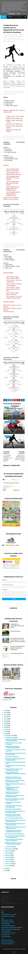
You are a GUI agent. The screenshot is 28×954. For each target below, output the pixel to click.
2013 (5, 870)
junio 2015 (8, 855)
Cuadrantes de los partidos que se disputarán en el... (15, 827)
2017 (5, 729)
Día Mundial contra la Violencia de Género (15, 766)
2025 (5, 712)
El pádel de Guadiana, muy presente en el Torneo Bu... (13, 777)
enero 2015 (8, 866)
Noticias (22, 39)
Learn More (11, 13)
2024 (5, 715)
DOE (2, 918)
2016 (5, 731)
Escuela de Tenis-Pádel (10, 422)
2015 (5, 733)
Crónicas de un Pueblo (8, 916)
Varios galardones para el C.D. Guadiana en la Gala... (14, 769)
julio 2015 (8, 853)
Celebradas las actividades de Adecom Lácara (17, 625)
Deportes (18, 38)
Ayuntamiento (18, 36)
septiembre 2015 (10, 849)
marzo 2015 (8, 861)
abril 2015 (8, 859)
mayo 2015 (8, 857)
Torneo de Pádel (10, 41)
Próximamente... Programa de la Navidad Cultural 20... (14, 781)
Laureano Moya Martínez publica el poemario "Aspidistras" (17, 648)
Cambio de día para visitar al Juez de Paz (15, 784)
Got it (18, 13)
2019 (5, 725)
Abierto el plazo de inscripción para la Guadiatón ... (14, 840)
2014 (5, 868)
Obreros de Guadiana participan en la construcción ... (14, 799)
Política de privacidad (7, 942)
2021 (5, 721)
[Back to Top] (14, 952)
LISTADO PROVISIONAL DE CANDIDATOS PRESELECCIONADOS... (12, 789)
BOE (2, 911)
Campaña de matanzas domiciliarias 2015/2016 (12, 747)
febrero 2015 (9, 863)
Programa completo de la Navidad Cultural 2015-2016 (15, 740)
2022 (5, 719)
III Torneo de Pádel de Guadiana (14, 834)
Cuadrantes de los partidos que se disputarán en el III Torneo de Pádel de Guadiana (14, 443)
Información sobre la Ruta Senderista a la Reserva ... (13, 815)
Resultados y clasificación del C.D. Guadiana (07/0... (15, 811)
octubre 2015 (9, 847)
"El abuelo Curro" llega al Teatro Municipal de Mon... (14, 796)
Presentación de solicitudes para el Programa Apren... (15, 836)
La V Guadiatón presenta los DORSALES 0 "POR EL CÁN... (13, 831)
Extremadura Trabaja (7, 922)
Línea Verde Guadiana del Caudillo (11, 927)
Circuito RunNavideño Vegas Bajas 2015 (15, 762)
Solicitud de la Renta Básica (13, 809)
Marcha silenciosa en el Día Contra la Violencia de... (15, 753)
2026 (5, 710)
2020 (5, 723)
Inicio (3, 16)
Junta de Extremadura (8, 925)
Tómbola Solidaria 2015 (12, 756)
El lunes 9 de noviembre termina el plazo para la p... (15, 820)
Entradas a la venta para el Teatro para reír (15, 750)
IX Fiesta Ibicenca (15, 631)
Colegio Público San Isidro (9, 914)
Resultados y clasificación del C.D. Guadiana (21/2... (15, 759)
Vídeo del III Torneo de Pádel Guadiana (13, 429)
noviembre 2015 (10, 737)
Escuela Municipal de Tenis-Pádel (12, 39)
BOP (2, 913)
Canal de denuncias (7, 943)
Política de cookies (7, 940)
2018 (5, 727)
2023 (5, 717)
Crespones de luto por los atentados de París (12, 792)
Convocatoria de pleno (17, 653)
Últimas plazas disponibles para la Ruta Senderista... (15, 824)
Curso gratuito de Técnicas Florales (13, 803)
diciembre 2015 (9, 735)
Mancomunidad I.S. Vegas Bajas (10, 929)
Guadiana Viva (5, 923)
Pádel (5, 41)
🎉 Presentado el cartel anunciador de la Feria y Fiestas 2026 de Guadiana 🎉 (17, 640)
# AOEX (6, 407)
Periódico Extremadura (8, 933)
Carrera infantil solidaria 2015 (14, 818)
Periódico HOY (5, 935)
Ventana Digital (6, 936)
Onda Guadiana (6, 931)
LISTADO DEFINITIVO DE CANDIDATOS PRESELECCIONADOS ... (15, 774)
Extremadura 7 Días (7, 920)
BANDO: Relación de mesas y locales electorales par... (13, 843)
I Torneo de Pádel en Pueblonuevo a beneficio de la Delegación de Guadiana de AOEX (13, 414)
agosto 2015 (9, 851)
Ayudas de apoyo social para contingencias (13, 806)
